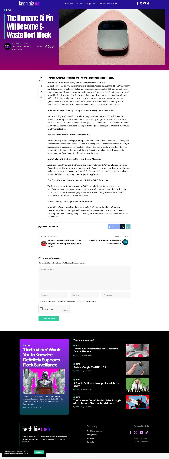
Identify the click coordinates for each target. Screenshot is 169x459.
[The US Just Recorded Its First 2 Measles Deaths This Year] (137, 350)
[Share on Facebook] (45, 46)
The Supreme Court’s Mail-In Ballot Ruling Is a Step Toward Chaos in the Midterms (97, 402)
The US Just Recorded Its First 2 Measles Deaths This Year (95, 350)
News (8, 10)
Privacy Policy (9, 454)
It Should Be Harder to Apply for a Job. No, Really (96, 384)
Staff (16, 43)
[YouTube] (145, 3)
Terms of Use (23, 454)
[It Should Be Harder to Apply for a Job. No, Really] (137, 385)
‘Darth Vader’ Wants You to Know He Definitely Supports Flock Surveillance (42, 357)
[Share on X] (49, 46)
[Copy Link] (53, 46)
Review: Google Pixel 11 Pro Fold (90, 367)
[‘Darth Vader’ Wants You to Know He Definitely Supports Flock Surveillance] (44, 381)
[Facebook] (137, 3)
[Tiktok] (148, 3)
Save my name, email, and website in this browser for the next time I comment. (68, 301)
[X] (141, 3)
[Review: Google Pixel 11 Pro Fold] (137, 368)
